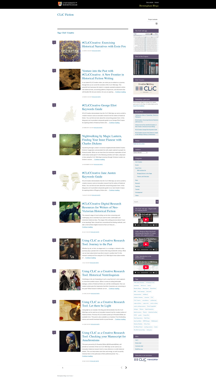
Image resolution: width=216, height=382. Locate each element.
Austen (149, 285)
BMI (135, 291)
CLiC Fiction (65, 14)
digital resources (137, 312)
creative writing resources (140, 306)
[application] (146, 219)
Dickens (141, 309)
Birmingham (146, 288)
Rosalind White (96, 50)
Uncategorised (138, 192)
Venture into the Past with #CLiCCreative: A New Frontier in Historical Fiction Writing (103, 74)
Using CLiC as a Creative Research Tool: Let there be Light (103, 303)
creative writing (154, 303)
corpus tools (146, 303)
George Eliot (146, 315)
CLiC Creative (138, 162)
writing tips (149, 330)
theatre (156, 327)
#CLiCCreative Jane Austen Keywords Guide (99, 174)
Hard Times (147, 318)
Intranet (156, 2)
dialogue (136, 309)
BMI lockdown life (141, 170)
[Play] (135, 225)
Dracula (145, 312)
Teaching (137, 186)
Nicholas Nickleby (138, 324)
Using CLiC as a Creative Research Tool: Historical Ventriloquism (103, 273)
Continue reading (120, 92)
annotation (136, 285)
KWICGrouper (146, 321)
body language (141, 291)
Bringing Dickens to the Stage (144, 173)
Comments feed (139, 346)
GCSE (135, 315)
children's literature (138, 297)
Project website (152, 19)
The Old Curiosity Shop (139, 330)
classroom (146, 297)
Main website (149, 2)
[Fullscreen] (156, 225)
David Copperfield (151, 306)
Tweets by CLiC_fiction (139, 143)
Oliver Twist (147, 324)
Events (137, 165)
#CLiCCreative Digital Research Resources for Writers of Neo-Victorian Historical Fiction (101, 207)
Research (137, 183)
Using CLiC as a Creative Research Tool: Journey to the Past (103, 242)
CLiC (152, 297)
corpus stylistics (137, 303)
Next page (126, 368)
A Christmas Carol (150, 282)
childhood (145, 294)
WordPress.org (139, 349)
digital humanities (149, 309)
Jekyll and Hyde (137, 321)
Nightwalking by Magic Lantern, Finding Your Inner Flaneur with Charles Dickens (102, 139)
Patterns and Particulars (143, 176)
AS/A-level (143, 285)
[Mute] (154, 225)
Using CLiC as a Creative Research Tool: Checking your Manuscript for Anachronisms (104, 336)
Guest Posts (138, 168)
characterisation (137, 294)
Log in (136, 340)
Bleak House (153, 288)
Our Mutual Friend (138, 327)
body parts (148, 291)
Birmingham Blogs (149, 5)
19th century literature (139, 282)
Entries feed (138, 343)
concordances (145, 300)
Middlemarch (154, 321)
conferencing (153, 300)
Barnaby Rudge (137, 288)
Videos (137, 195)
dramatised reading (152, 312)
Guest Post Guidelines (138, 106)
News (136, 180)
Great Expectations (138, 318)
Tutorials (137, 189)
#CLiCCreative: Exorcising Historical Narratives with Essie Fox (104, 44)
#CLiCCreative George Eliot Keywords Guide (99, 107)
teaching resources (148, 327)
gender (140, 315)
